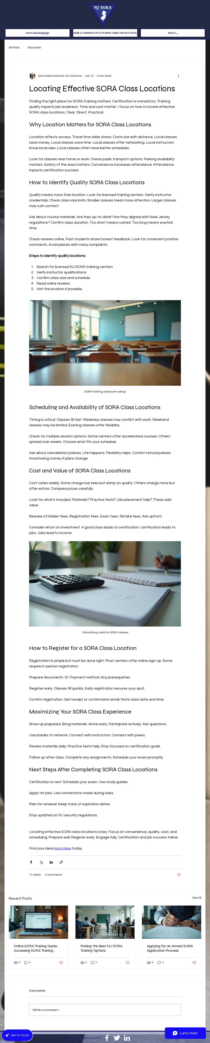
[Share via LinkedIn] (51, 862)
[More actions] (178, 75)
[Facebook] (107, 1038)
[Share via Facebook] (31, 862)
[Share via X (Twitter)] (41, 862)
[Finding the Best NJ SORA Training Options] (105, 922)
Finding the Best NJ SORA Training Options (101, 948)
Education (34, 47)
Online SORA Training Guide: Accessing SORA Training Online (36, 948)
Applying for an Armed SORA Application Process (170, 948)
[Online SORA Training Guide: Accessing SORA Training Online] (38, 922)
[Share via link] (61, 862)
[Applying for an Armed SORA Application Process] (171, 922)
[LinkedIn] (127, 1038)
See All (196, 897)
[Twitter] (117, 1038)
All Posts (14, 47)
